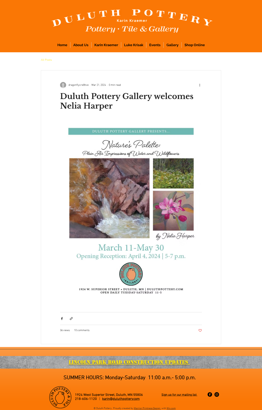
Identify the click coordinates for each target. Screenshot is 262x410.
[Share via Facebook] (62, 318)
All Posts (46, 60)
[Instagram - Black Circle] (216, 394)
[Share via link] (71, 318)
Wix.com (171, 408)
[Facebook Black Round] (210, 394)
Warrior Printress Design (147, 408)
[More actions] (199, 85)
